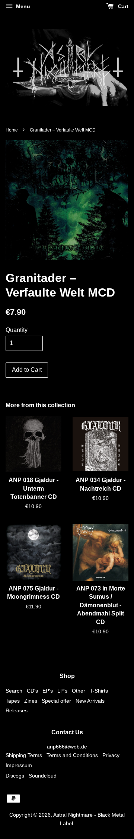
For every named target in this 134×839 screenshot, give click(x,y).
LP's (62, 691)
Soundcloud (43, 776)
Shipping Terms (24, 755)
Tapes (13, 701)
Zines (30, 701)
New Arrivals (90, 701)
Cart (122, 6)
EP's (47, 691)
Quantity (17, 330)
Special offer (56, 701)
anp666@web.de (67, 747)
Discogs (15, 776)
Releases (17, 710)
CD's (32, 691)
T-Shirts (99, 691)
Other (78, 691)
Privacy (110, 755)
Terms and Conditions (72, 755)
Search (14, 691)
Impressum (19, 765)
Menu (22, 6)
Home (12, 130)
